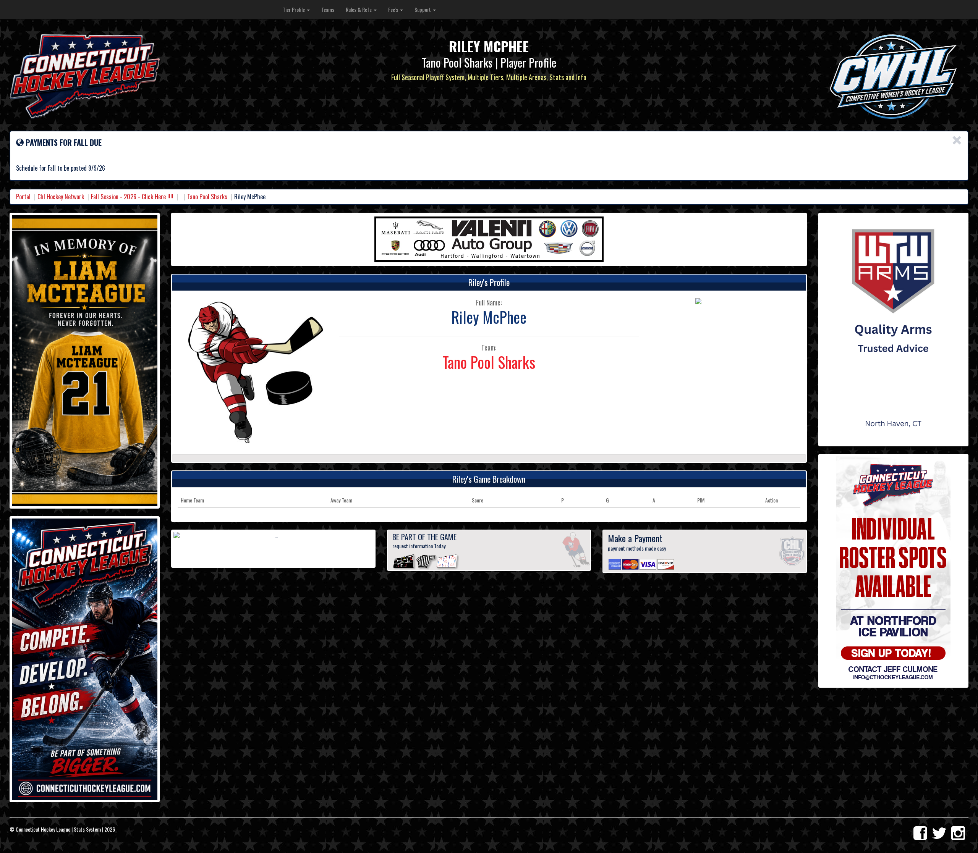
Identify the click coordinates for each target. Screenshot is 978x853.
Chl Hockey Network (60, 196)
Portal (23, 196)
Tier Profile (294, 9)
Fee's (393, 9)
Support (423, 9)
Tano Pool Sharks (207, 196)
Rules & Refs (359, 9)
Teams (327, 9)
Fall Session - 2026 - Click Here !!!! (132, 196)
